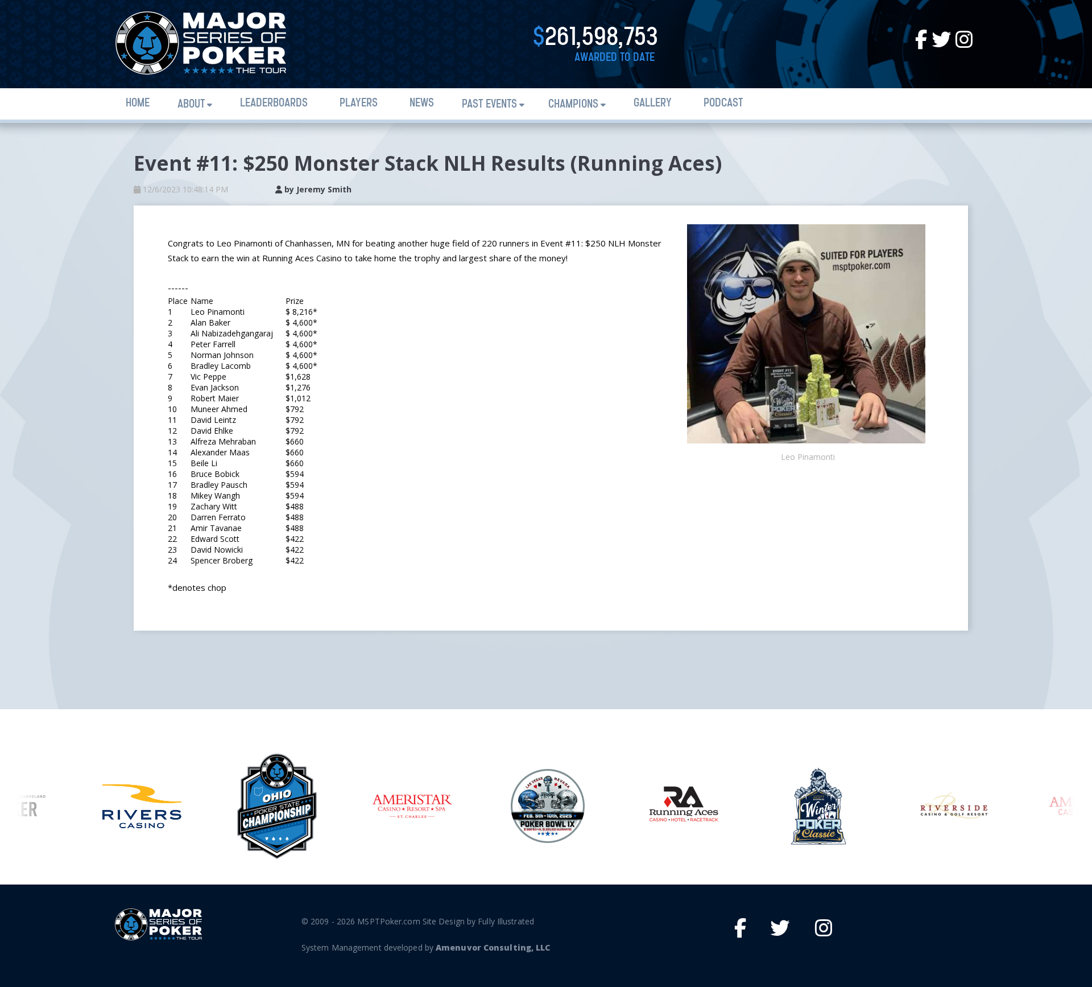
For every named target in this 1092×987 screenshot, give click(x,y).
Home (138, 103)
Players (359, 103)
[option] (141, 806)
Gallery (653, 103)
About (191, 104)
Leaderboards (274, 103)
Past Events (489, 104)
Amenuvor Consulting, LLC (493, 947)
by (316, 189)
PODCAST (723, 103)
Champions (573, 104)
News (422, 103)
